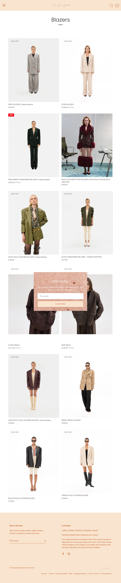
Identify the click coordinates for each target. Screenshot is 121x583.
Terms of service (94, 574)
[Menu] (4, 5)
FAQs (71, 574)
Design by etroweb (24, 568)
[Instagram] (69, 553)
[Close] (84, 275)
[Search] (111, 5)
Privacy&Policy (106, 574)
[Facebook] (63, 553)
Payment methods (61, 574)
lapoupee (14, 568)
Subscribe (60, 304)
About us (44, 574)
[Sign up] (45, 541)
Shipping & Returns (80, 574)
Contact (51, 574)
